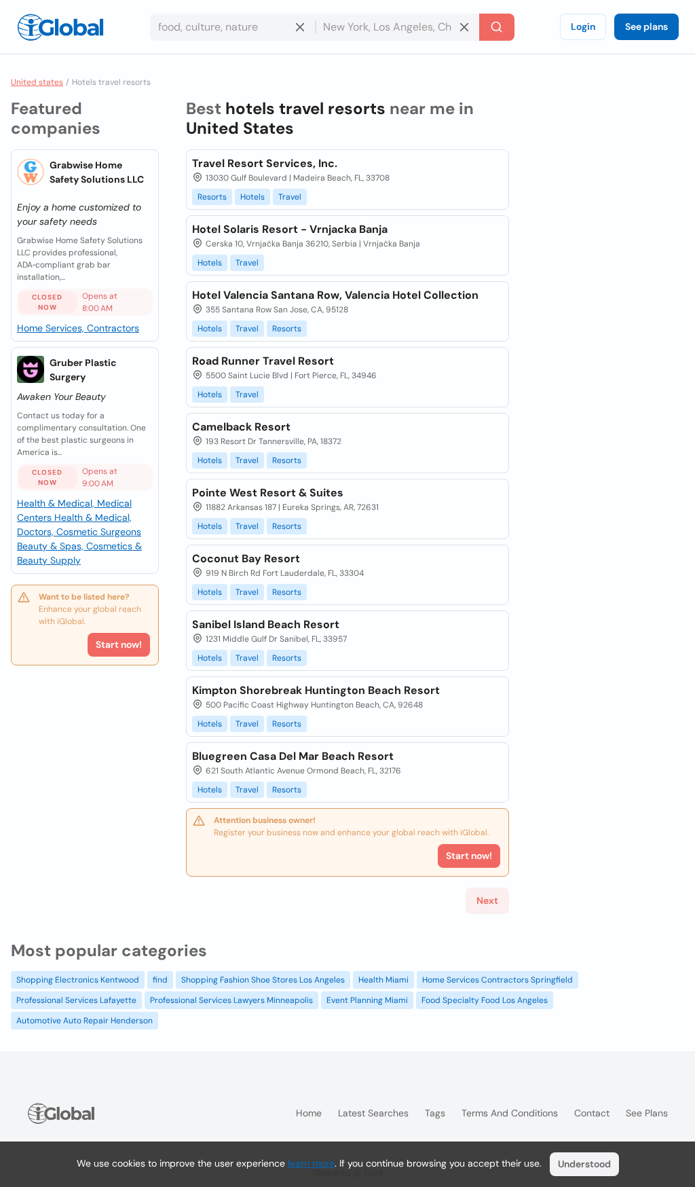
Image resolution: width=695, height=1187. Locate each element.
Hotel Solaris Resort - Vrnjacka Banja (290, 229)
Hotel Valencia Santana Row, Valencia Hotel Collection (335, 295)
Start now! (119, 644)
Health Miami (383, 979)
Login (583, 26)
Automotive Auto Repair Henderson (84, 1020)
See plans (646, 26)
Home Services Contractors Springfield (497, 979)
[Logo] (60, 27)
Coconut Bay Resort (246, 558)
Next (487, 900)
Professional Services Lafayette (76, 1000)
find (160, 979)
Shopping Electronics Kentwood (77, 979)
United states (37, 82)
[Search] (496, 27)
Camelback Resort (241, 427)
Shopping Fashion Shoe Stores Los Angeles (263, 979)
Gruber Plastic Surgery (83, 370)
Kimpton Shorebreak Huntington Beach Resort (316, 690)
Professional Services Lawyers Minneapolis (231, 1000)
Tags (435, 1113)
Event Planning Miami (367, 1000)
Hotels (252, 196)
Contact (591, 1113)
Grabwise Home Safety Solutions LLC (97, 172)
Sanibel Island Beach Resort (265, 624)
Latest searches (373, 1113)
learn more (311, 1163)
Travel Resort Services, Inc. (264, 163)
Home (309, 1113)
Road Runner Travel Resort (263, 361)
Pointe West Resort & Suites (267, 493)
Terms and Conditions (510, 1113)
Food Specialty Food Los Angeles (484, 1000)
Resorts (212, 196)
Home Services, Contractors (78, 328)
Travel (289, 196)
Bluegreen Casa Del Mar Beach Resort (293, 756)
